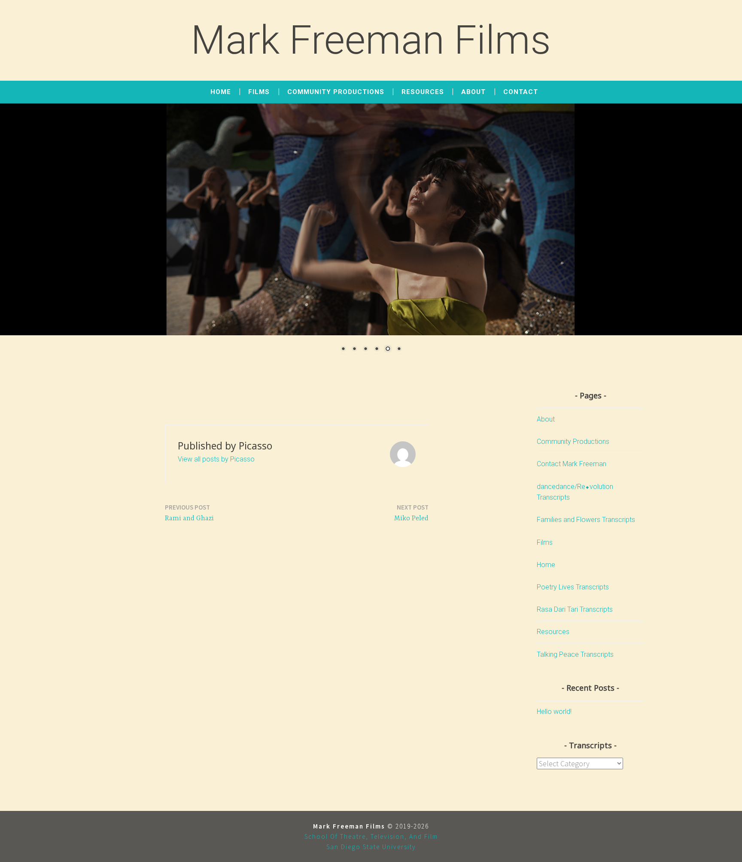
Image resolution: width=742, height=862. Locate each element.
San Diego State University (371, 847)
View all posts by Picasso (216, 459)
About (473, 92)
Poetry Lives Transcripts (573, 587)
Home (220, 92)
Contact (520, 92)
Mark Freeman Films (371, 40)
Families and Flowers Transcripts (586, 520)
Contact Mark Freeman (571, 464)
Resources (422, 92)
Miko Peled (411, 512)
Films (259, 92)
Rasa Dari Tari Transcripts (575, 609)
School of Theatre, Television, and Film (371, 836)
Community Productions (335, 92)
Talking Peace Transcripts (575, 654)
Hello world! (554, 711)
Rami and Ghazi (189, 512)
